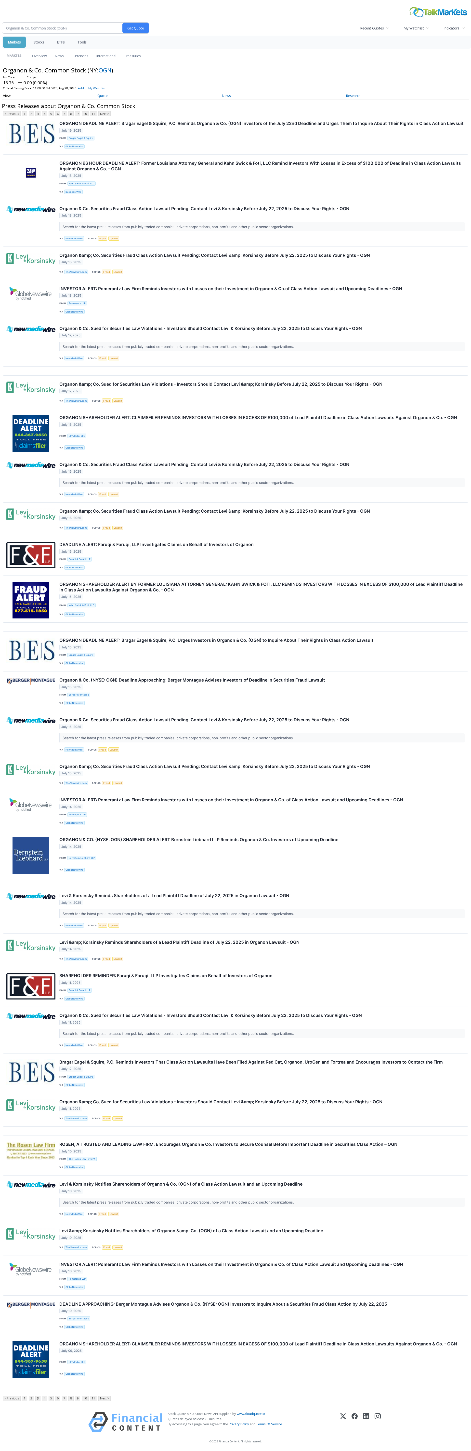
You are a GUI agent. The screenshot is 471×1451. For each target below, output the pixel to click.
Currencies (80, 56)
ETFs (61, 42)
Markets (14, 42)
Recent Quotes (372, 28)
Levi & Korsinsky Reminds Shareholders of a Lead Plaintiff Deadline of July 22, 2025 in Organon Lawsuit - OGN (174, 895)
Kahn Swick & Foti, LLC (81, 183)
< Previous (11, 114)
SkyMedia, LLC (77, 436)
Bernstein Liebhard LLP (82, 858)
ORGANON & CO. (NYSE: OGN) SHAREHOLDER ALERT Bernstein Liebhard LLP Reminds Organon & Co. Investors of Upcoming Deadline (198, 839)
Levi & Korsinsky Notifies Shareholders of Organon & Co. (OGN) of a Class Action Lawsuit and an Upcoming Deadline (180, 1184)
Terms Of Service (269, 1424)
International (106, 56)
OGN (105, 70)
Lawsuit (114, 238)
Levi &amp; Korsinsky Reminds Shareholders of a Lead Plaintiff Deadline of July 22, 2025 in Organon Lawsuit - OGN (179, 942)
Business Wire (73, 192)
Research (353, 95)
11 (93, 114)
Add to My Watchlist (91, 88)
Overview (39, 56)
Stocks (39, 42)
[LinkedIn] (366, 1422)
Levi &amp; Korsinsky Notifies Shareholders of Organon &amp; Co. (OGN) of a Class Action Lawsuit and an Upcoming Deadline (191, 1230)
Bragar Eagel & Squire (81, 138)
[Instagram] (378, 1422)
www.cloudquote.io (251, 1413)
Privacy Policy (239, 1424)
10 (85, 114)
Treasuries (132, 56)
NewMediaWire (74, 238)
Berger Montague (79, 694)
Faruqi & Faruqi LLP (80, 559)
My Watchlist (414, 28)
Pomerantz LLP (77, 303)
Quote (102, 95)
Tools (82, 42)
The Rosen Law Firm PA (82, 1159)
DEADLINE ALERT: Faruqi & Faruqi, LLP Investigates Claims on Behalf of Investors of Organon (156, 544)
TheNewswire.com (76, 272)
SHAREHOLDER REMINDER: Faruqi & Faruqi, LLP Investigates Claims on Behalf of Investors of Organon (166, 975)
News (59, 56)
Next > (104, 114)
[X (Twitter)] (343, 1422)
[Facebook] (355, 1422)
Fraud (102, 238)
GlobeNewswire (74, 146)
